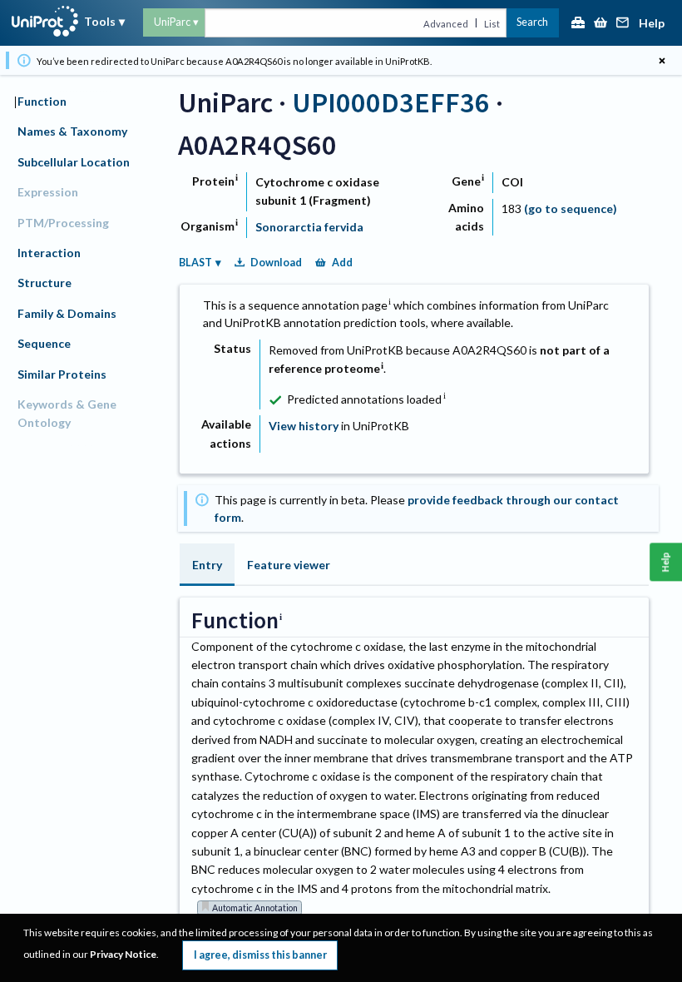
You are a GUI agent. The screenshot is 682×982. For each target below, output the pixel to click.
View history (304, 426)
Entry (207, 565)
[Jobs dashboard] (578, 24)
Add (342, 262)
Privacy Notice (123, 954)
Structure (44, 282)
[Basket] (600, 24)
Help (652, 23)
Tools (100, 21)
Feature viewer (288, 565)
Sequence (44, 343)
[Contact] (623, 24)
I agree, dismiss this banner (260, 955)
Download (276, 262)
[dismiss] (661, 60)
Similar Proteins (61, 374)
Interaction (49, 253)
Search (532, 22)
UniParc (172, 22)
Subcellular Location (73, 162)
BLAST (195, 262)
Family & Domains (66, 313)
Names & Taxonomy (72, 131)
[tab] (207, 564)
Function (42, 101)
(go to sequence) (570, 208)
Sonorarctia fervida (309, 227)
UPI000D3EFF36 (391, 102)
